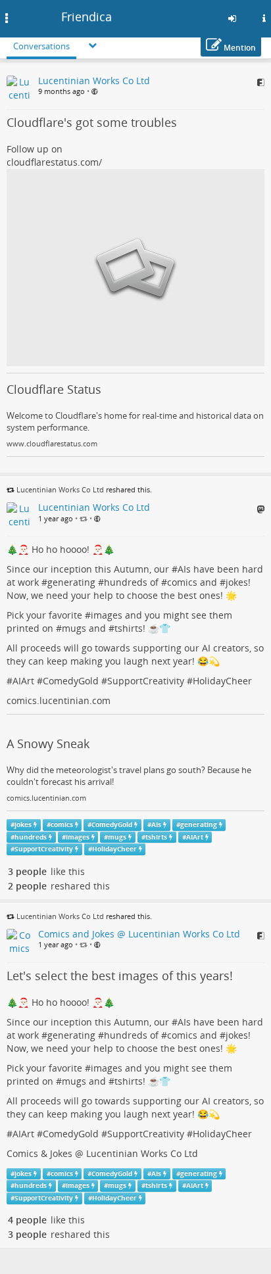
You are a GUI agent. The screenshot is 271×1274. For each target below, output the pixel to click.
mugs (74, 628)
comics (182, 582)
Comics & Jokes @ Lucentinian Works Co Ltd (102, 1153)
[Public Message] (94, 91)
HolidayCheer (222, 680)
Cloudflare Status (54, 389)
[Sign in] (232, 18)
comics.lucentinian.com (59, 700)
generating (71, 582)
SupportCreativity (145, 680)
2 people (27, 886)
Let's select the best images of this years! (120, 975)
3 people (27, 871)
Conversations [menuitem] (41, 46)
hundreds (125, 582)
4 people (27, 1220)
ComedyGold (71, 680)
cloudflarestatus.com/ (54, 162)
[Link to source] (260, 82)
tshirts (128, 628)
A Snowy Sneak (48, 743)
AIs (184, 569)
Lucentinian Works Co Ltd (60, 489)
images (106, 615)
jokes (237, 582)
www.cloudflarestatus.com (52, 443)
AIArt (23, 680)
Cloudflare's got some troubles (92, 122)
